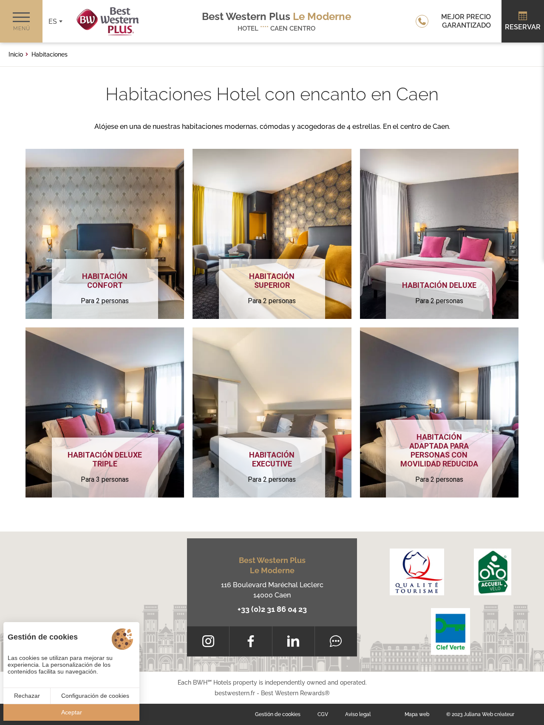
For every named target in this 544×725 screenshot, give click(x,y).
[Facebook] (251, 641)
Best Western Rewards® (295, 693)
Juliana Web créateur (489, 714)
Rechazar (27, 695)
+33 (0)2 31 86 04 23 (272, 609)
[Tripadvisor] (336, 641)
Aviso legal (358, 714)
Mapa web (417, 714)
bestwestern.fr (235, 693)
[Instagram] (208, 641)
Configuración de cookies (95, 695)
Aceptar (71, 712)
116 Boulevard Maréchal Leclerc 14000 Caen (272, 590)
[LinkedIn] (293, 641)
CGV (322, 714)
